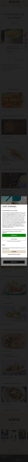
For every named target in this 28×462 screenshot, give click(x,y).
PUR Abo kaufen (14, 251)
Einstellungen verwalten (14, 238)
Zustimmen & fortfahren (14, 235)
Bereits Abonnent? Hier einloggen (14, 254)
